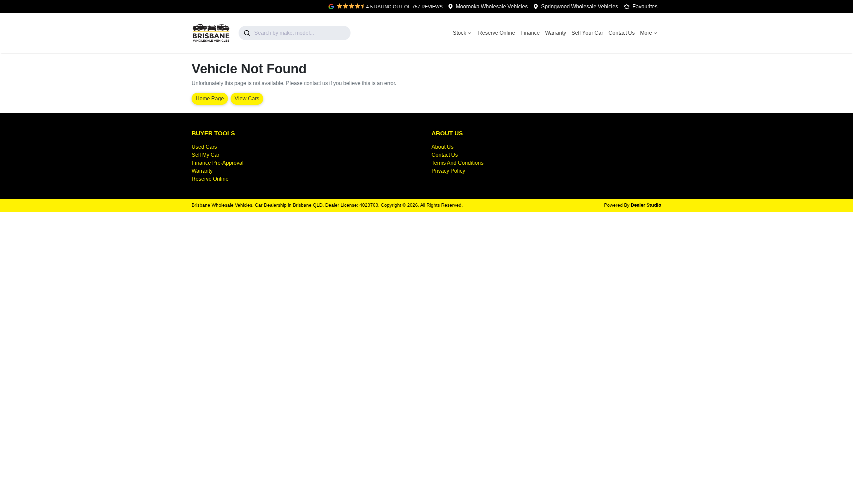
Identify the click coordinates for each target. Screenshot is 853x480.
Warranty (555, 33)
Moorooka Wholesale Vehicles (492, 6)
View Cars (247, 98)
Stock (459, 33)
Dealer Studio (646, 205)
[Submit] (246, 33)
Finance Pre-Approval (218, 163)
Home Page (210, 98)
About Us (442, 147)
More (646, 33)
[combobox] (295, 33)
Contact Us (621, 33)
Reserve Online (496, 33)
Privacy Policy (448, 171)
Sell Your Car (587, 33)
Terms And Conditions (457, 163)
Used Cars (204, 147)
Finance (530, 33)
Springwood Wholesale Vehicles (579, 6)
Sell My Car (205, 155)
